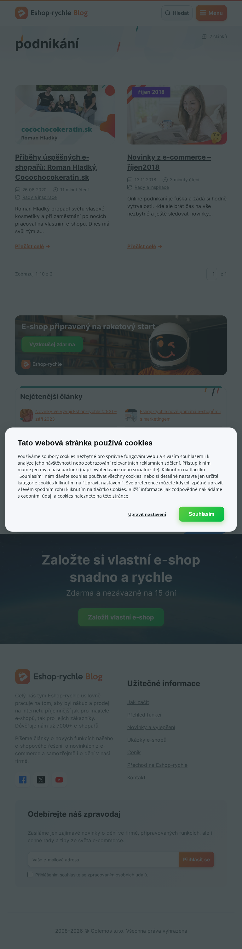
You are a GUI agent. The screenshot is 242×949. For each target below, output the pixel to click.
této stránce (115, 496)
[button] (147, 514)
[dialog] (121, 479)
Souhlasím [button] (201, 514)
